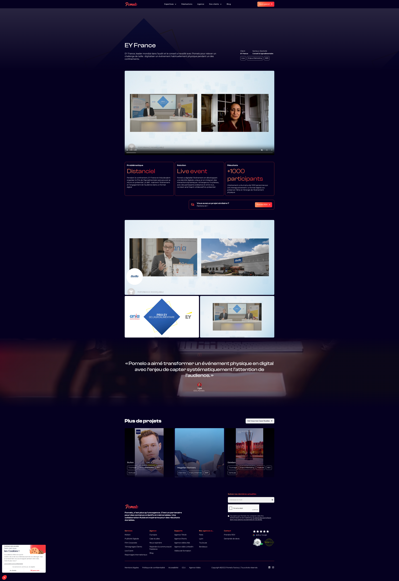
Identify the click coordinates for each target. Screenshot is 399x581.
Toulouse (203, 543)
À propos (153, 535)
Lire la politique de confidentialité (13, 563)
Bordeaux (203, 547)
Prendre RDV (229, 535)
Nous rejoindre (156, 543)
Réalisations (186, 4)
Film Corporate (131, 543)
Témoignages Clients (133, 547)
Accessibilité (173, 568)
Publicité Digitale (132, 539)
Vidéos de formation (182, 551)
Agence (200, 4)
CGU (184, 568)
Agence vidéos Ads (182, 543)
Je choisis (13, 570)
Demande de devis (231, 539)
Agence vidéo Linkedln (183, 547)
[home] (131, 4)
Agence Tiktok (180, 535)
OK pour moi (34, 570)
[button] (4, 577)
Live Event (129, 551)
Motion (128, 535)
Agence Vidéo (195, 568)
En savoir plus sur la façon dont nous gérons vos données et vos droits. (250, 519)
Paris (201, 535)
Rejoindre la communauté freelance (161, 548)
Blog (229, 4)
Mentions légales (132, 568)
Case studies (155, 539)
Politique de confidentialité (153, 568)
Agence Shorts (180, 539)
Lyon (201, 539)
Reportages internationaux (136, 555)
